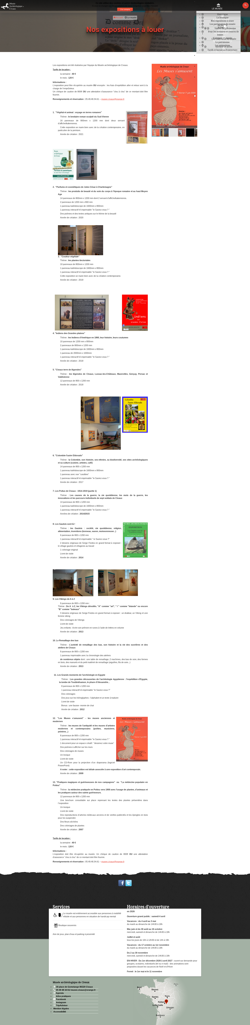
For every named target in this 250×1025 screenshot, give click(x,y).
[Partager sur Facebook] (121, 883)
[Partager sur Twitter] (128, 883)
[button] (195, 96)
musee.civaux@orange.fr (112, 99)
